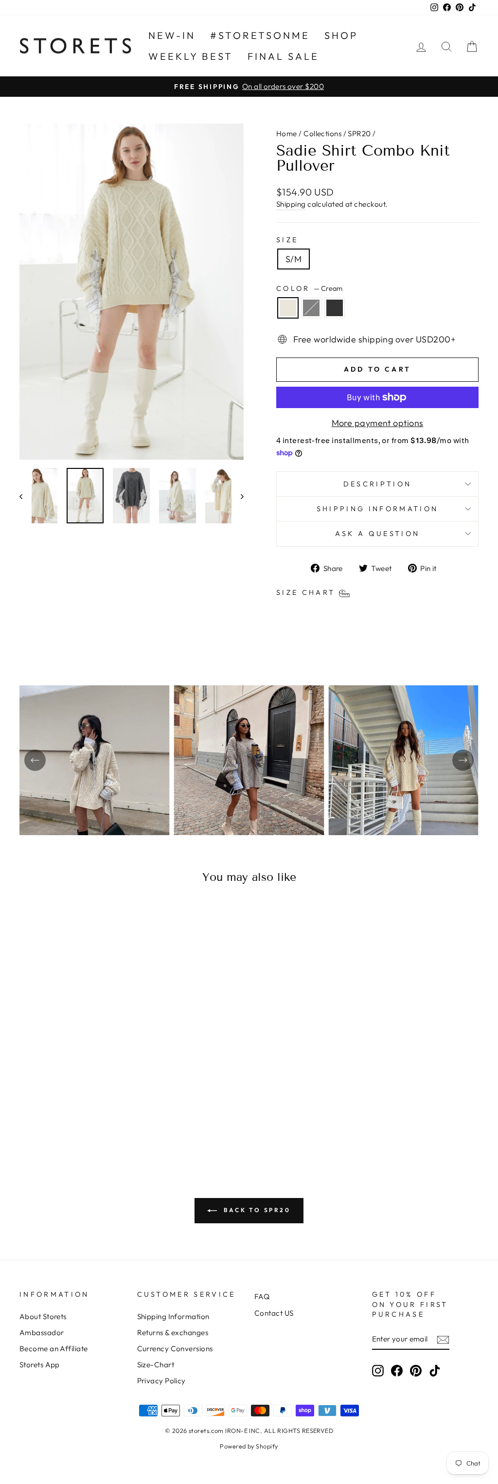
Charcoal (334, 308)
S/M (293, 259)
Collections (322, 133)
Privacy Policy (161, 1380)
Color (309, 288)
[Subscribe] (443, 1339)
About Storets (43, 1316)
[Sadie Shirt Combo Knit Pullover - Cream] (59, 1116)
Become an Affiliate (53, 1348)
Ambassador (41, 1332)
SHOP (341, 35)
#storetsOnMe (260, 35)
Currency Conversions (175, 1348)
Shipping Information (173, 1316)
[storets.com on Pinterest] (416, 1370)
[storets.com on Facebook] (397, 1370)
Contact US (274, 1313)
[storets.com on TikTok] (435, 1370)
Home (286, 133)
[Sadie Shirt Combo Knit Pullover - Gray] (72, 1116)
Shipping (291, 204)
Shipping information (377, 508)
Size (287, 239)
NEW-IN (172, 35)
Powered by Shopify (249, 1446)
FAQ (261, 1296)
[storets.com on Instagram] (378, 1370)
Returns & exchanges (173, 1332)
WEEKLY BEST (190, 56)
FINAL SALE (283, 56)
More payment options (378, 423)
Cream (288, 308)
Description (377, 484)
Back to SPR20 (255, 1210)
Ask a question (377, 533)
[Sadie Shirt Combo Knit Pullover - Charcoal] (85, 1116)
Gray (311, 308)
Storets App (39, 1364)
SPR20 (359, 133)
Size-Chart (156, 1364)
